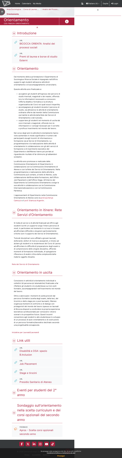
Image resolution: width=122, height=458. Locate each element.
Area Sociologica (14, 9)
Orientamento (13, 14)
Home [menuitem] (17, 3)
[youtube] (46, 444)
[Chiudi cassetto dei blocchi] (97, 10)
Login (115, 3)
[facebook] (22, 444)
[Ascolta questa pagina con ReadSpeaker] (82, 3)
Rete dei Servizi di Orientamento (25, 264)
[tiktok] (52, 444)
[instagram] (40, 444)
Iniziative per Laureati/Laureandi (25, 332)
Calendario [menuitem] (26, 3)
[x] (28, 444)
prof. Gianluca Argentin (34, 201)
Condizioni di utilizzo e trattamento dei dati (61, 453)
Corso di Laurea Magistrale (34, 9)
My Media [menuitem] (37, 3)
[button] (93, 3)
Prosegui (61, 456)
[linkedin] (34, 444)
